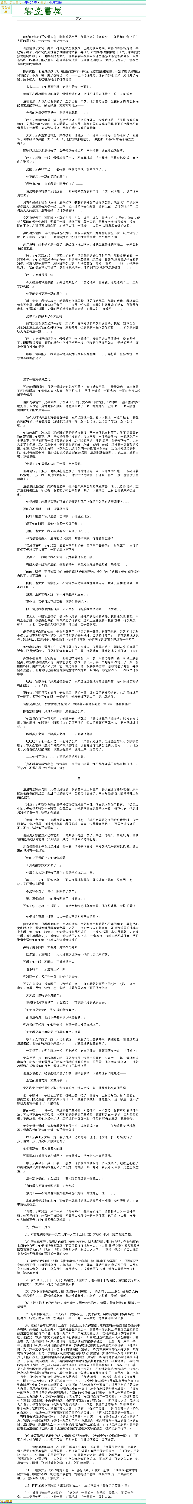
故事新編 (56, 2)
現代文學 (31, 2)
